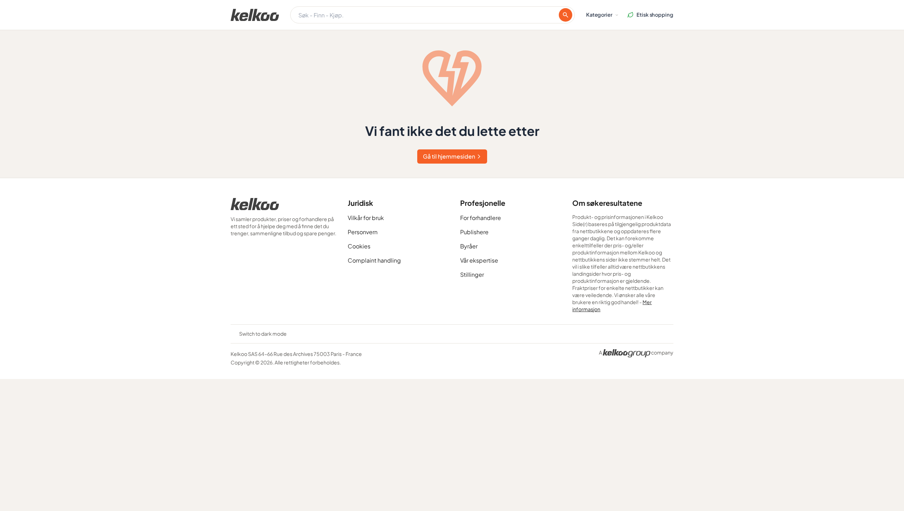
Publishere (474, 232)
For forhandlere (480, 217)
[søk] (565, 15)
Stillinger (472, 274)
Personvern (362, 232)
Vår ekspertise (479, 260)
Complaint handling (374, 260)
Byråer (469, 246)
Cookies (359, 246)
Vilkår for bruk (366, 217)
